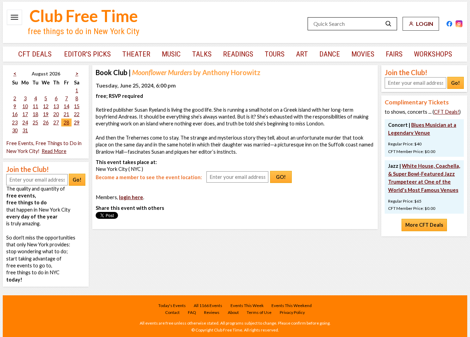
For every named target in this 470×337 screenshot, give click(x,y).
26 (46, 122)
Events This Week (247, 305)
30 (15, 130)
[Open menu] (14, 17)
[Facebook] (449, 24)
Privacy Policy (292, 312)
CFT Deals (35, 54)
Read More (54, 151)
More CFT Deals (424, 225)
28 (66, 122)
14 (66, 106)
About (233, 312)
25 (35, 122)
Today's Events (172, 305)
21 (66, 114)
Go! (77, 180)
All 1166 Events (208, 305)
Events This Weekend (291, 305)
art (302, 54)
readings (238, 54)
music (171, 54)
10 (25, 106)
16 (15, 114)
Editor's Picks (87, 54)
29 (76, 122)
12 (46, 106)
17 (25, 114)
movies (362, 54)
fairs (394, 54)
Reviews (212, 312)
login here (131, 197)
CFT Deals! (446, 112)
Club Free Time (84, 15)
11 (35, 106)
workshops (433, 54)
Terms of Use (259, 312)
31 (25, 130)
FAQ (192, 312)
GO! (281, 177)
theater (136, 54)
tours (275, 54)
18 (35, 114)
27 (56, 122)
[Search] (388, 24)
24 (25, 122)
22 (76, 114)
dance (329, 54)
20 (56, 114)
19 (46, 114)
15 (76, 106)
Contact (172, 312)
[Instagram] (459, 24)
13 (56, 106)
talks (202, 54)
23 (15, 122)
